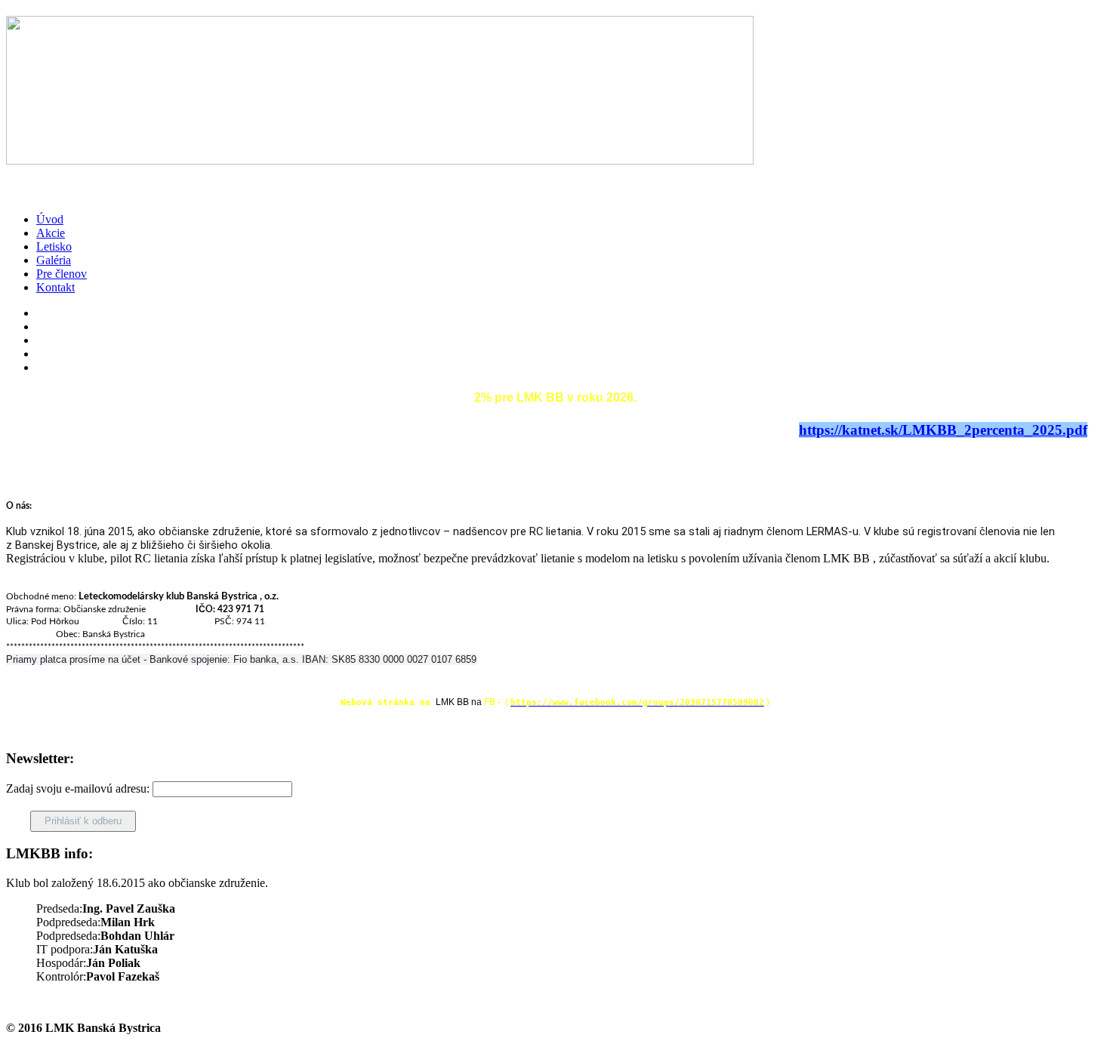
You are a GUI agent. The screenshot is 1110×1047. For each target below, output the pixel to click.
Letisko (54, 246)
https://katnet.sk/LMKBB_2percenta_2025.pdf (943, 430)
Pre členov (61, 273)
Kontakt (55, 287)
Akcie (50, 232)
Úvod (49, 219)
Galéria (53, 260)
